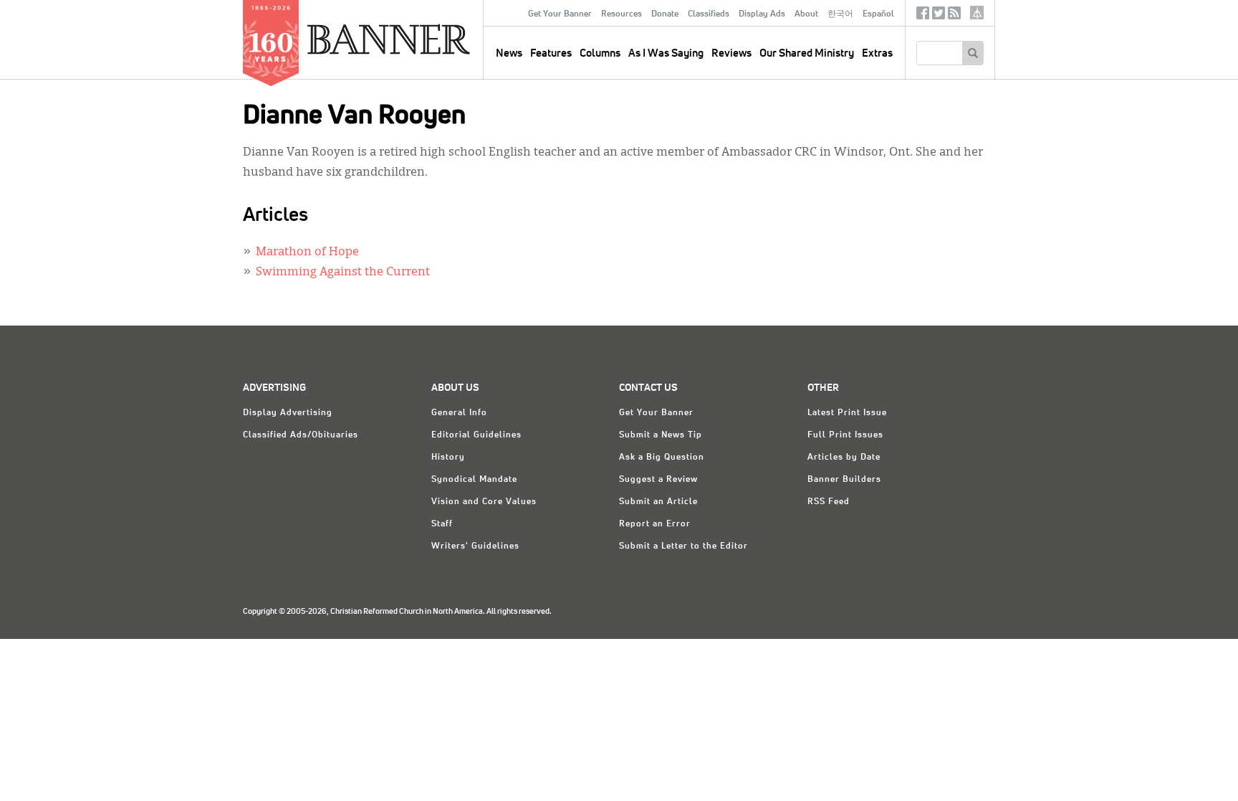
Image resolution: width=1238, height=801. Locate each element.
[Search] (972, 53)
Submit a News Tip (660, 435)
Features (551, 53)
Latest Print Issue (847, 413)
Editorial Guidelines (476, 435)
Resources (621, 14)
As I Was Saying (666, 53)
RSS (954, 16)
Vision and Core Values (484, 502)
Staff (442, 524)
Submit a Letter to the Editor (683, 546)
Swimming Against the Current (343, 272)
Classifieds (708, 14)
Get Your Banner (560, 14)
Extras (877, 53)
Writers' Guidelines (475, 546)
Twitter (938, 16)
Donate (664, 14)
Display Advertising (287, 413)
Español (878, 14)
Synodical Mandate (474, 479)
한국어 (840, 14)
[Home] (421, 38)
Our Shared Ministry (806, 53)
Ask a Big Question (661, 457)
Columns (600, 53)
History (448, 457)
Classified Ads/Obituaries (300, 435)
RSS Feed (828, 502)
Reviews (731, 53)
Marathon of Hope (307, 252)
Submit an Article (658, 502)
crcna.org (977, 12)
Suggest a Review (658, 479)
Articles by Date (843, 457)
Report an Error (655, 524)
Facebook (922, 16)
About (806, 14)
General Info (459, 413)
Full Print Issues (845, 435)
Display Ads (762, 14)
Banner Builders (844, 479)
